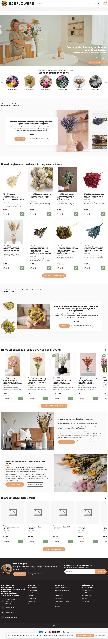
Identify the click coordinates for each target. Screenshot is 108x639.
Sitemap (57, 606)
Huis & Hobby (61, 9)
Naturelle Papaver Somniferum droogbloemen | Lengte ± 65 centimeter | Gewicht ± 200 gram (40, 197)
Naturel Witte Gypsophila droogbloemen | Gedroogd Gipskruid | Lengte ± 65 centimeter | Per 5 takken (62, 381)
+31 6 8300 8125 (9, 607)
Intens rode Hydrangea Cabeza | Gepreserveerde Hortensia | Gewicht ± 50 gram (94, 196)
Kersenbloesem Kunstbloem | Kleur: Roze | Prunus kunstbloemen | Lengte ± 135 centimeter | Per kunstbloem (13, 381)
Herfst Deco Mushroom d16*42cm (11, 527)
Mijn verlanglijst (86, 596)
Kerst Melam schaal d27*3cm (63, 527)
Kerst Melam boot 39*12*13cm (84, 527)
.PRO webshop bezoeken (15, 484)
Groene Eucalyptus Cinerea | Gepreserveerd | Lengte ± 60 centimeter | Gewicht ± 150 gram (93, 249)
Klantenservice (20, 574)
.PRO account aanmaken (35, 484)
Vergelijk (6, 214)
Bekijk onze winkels (35, 574)
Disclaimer (58, 593)
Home (3, 9)
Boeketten (50, 9)
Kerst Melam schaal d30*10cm (34, 527)
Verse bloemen (12, 9)
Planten (84, 9)
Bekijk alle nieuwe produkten (53, 549)
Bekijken (19, 139)
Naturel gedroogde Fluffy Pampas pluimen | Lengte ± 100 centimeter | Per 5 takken (13, 248)
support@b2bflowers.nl (11, 617)
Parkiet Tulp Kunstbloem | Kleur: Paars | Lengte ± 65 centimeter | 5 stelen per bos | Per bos (37, 381)
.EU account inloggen (66, 442)
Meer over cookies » (99, 635)
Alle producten (86, 601)
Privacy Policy (59, 596)
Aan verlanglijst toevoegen (37, 139)
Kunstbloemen (38, 9)
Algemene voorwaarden (62, 590)
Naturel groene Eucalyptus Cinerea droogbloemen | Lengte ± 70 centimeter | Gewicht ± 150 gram (66, 197)
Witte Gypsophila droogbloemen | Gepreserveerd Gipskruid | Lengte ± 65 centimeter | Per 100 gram (13, 198)
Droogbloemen (25, 9)
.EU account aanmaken (86, 442)
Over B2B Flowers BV (61, 587)
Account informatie (88, 587)
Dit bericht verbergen (85, 635)
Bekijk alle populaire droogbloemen (53, 406)
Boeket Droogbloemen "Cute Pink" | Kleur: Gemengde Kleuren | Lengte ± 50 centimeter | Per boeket (88, 381)
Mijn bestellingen (87, 590)
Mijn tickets (85, 593)
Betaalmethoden (60, 598)
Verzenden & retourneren (62, 601)
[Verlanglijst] (99, 3)
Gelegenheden (73, 9)
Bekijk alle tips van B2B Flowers (53, 275)
